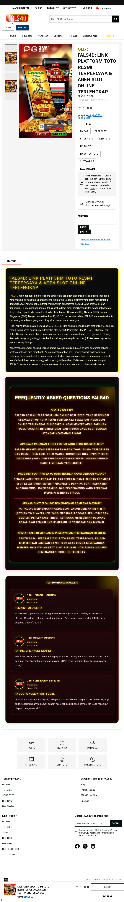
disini (92, 188)
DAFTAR (84, 232)
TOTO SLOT (53, 8)
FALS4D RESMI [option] (87, 169)
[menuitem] (13, 36)
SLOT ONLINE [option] (87, 161)
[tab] (11, 261)
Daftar (22, 27)
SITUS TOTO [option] (86, 139)
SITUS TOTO (69, 8)
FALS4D (38, 8)
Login (8, 27)
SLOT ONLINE (8, 854)
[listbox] (97, 150)
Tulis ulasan (84, 118)
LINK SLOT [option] (85, 146)
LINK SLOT (62, 748)
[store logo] (17, 19)
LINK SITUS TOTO (92, 765)
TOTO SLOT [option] (101, 131)
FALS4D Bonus (88, 790)
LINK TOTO (86, 8)
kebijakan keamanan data (102, 833)
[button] (11, 57)
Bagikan (85, 244)
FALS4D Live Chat (89, 795)
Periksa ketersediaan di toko (96, 239)
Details (11, 261)
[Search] (115, 19)
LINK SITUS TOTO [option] (89, 154)
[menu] (62, 36)
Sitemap (85, 801)
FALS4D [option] (84, 131)
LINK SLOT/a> (8, 806)
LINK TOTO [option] (105, 139)
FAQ (83, 784)
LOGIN (83, 227)
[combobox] (84, 19)
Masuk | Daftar (20, 8)
